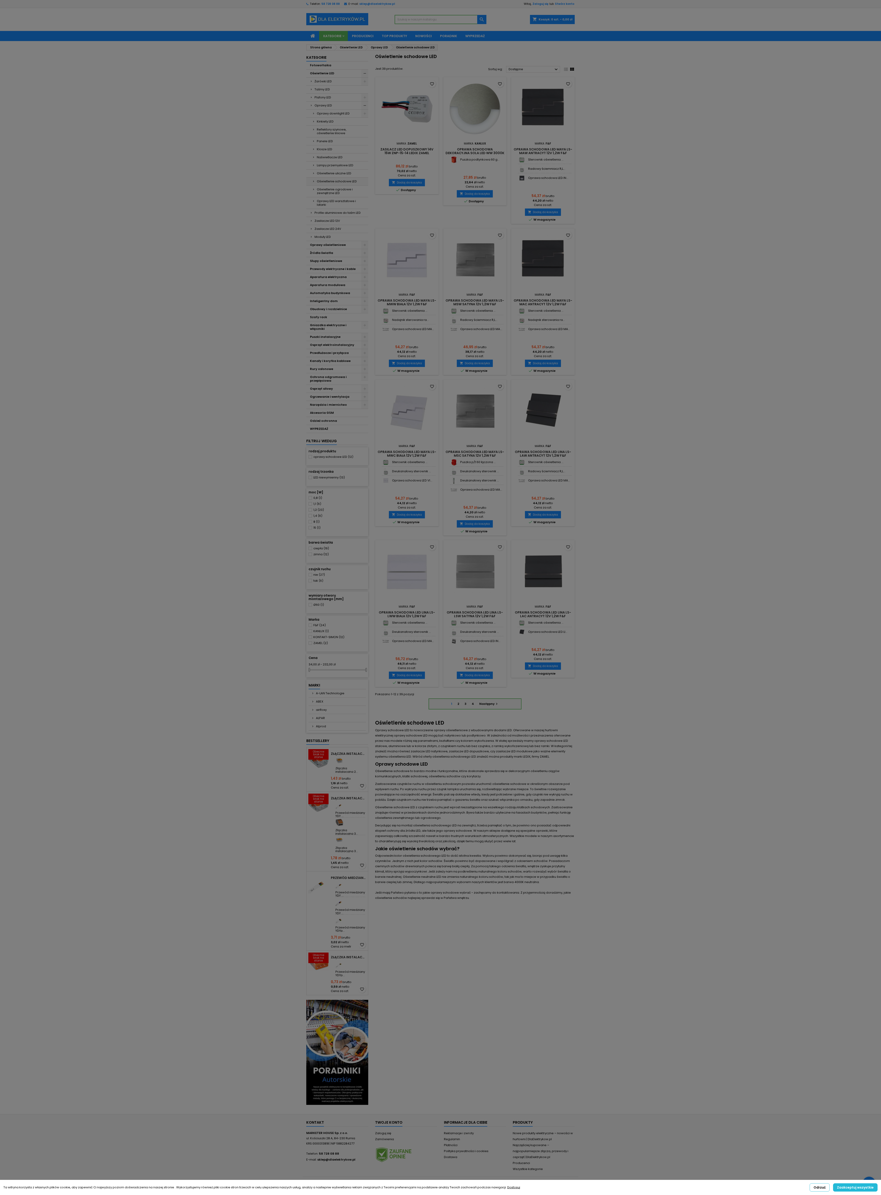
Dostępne (534, 69)
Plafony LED (323, 97)
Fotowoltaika (320, 65)
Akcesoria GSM (322, 413)
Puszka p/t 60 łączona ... (478, 462)
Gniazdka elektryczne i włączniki (328, 327)
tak (318, 580)
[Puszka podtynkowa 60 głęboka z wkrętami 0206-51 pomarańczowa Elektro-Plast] (454, 160)
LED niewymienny (329, 477)
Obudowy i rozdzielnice (328, 309)
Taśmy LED (322, 89)
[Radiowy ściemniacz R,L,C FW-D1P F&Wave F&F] (522, 169)
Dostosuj (513, 1187)
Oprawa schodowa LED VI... (412, 480)
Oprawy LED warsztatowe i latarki (336, 203)
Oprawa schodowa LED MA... (413, 329)
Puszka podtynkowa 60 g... (479, 159)
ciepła (321, 548)
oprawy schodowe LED (333, 457)
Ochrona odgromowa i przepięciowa (328, 379)
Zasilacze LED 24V (328, 229)
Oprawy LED (323, 105)
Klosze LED (324, 149)
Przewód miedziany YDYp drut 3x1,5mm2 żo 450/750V (348, 878)
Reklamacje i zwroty (459, 1133)
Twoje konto (388, 1122)
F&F (319, 625)
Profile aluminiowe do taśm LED (338, 213)
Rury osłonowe (321, 369)
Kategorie (332, 36)
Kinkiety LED (325, 121)
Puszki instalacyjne (325, 337)
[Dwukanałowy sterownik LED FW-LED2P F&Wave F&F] (386, 471)
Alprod (320, 726)
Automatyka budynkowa (330, 293)
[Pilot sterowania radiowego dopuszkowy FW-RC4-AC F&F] (386, 320)
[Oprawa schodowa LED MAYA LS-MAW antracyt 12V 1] (386, 329)
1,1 (317, 504)
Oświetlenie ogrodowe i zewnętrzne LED (335, 191)
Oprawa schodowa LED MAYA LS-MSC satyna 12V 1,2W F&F (475, 454)
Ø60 (318, 605)
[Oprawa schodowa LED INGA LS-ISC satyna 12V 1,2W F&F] (454, 641)
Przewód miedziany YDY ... (350, 814)
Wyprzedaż (475, 36)
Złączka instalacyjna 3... (346, 832)
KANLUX (321, 631)
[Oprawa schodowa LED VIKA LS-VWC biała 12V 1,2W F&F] (386, 481)
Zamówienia (384, 1139)
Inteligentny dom (324, 301)
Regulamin (452, 1139)
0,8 (317, 498)
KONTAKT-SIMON (328, 637)
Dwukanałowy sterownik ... (411, 471)
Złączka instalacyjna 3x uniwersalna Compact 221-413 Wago (348, 798)
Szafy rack (318, 317)
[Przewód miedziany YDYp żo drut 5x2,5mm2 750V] (339, 920)
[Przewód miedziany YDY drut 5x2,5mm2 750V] (339, 902)
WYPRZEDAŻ (319, 429)
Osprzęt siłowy (321, 388)
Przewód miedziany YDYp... (350, 929)
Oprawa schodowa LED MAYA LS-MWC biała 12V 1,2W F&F (407, 454)
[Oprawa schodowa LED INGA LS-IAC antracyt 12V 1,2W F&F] (522, 178)
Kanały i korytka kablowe (330, 361)
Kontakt (315, 1122)
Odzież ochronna (323, 421)
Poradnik (448, 36)
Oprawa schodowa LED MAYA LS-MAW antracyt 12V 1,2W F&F (543, 151)
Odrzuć (820, 1187)
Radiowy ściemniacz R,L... (546, 169)
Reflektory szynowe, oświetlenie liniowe (331, 131)
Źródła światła (321, 253)
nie (319, 574)
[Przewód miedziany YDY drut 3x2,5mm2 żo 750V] (339, 885)
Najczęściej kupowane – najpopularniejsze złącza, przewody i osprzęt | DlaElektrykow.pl (540, 1151)
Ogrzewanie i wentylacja (329, 397)
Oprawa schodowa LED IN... (548, 178)
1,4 (317, 516)
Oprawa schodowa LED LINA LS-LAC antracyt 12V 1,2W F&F (543, 614)
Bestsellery (317, 740)
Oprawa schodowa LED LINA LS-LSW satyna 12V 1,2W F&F (475, 614)
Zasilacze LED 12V (327, 221)
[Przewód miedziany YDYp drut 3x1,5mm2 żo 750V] (339, 964)
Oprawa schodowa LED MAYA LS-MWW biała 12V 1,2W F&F (407, 302)
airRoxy (321, 710)
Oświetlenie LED (322, 73)
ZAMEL (320, 643)
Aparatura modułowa (327, 285)
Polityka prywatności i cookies (466, 1151)
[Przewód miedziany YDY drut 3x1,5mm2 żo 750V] (339, 805)
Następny (489, 704)
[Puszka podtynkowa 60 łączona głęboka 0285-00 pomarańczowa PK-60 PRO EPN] (454, 462)
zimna (321, 554)
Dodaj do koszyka (407, 182)
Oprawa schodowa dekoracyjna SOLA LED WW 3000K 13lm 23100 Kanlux (475, 153)
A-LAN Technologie (329, 693)
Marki (314, 685)
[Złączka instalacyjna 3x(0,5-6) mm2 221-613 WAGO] (339, 840)
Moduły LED (323, 237)
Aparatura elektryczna (328, 277)
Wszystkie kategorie (528, 1169)
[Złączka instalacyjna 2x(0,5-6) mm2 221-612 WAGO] (339, 760)
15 (317, 527)
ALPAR (320, 718)
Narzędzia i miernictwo (328, 405)
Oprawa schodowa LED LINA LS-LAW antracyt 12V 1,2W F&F (543, 454)
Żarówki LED (323, 81)
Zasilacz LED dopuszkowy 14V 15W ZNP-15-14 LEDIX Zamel (406, 151)
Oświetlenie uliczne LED (334, 173)
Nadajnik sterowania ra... (410, 320)
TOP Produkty (394, 36)
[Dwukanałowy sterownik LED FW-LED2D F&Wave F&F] (454, 481)
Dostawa (450, 1157)
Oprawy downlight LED (333, 113)
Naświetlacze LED (330, 157)
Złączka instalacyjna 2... (346, 770)
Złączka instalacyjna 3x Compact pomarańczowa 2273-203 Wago (348, 957)
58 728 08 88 (330, 4)
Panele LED (325, 141)
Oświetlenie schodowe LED (337, 181)
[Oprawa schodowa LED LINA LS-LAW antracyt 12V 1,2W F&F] (522, 632)
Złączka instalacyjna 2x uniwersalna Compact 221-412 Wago (348, 754)
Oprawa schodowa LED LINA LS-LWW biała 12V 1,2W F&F (407, 614)
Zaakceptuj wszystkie (855, 1187)
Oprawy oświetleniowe (328, 245)
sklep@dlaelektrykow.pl (377, 4)
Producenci (363, 36)
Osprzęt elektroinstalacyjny (332, 345)
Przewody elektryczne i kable (333, 269)
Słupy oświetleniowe (326, 261)
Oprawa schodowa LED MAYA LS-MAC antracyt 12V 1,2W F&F (543, 302)
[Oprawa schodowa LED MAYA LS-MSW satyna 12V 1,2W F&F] (454, 490)
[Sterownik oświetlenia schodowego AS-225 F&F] (522, 160)
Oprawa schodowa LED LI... (547, 632)
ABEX (319, 701)
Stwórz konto (564, 4)
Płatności (450, 1145)
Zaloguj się (540, 4)
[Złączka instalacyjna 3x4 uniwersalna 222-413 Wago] (339, 822)
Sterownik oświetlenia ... (545, 159)
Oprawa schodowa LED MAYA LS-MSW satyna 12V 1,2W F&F (475, 302)
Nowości (423, 36)
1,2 (318, 510)
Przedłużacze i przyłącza (329, 353)
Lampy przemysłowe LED (335, 165)
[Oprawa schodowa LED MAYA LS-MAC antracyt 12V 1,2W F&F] (454, 329)
